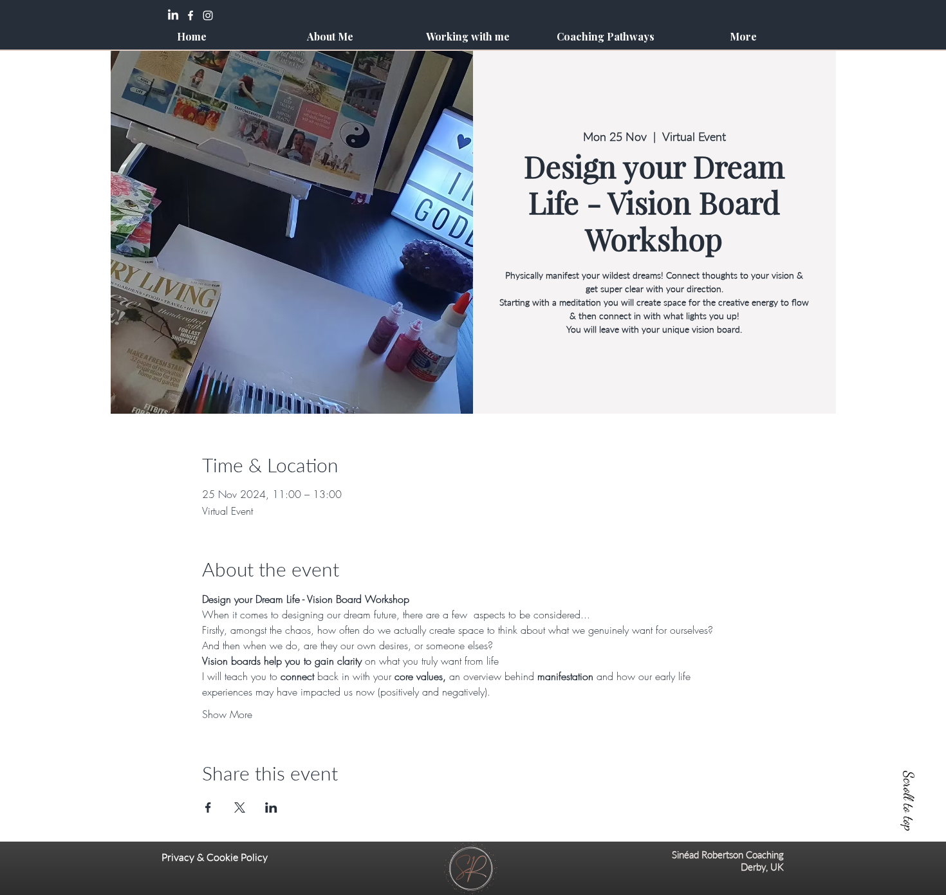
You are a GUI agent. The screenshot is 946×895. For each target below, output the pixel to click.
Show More (227, 714)
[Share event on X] (240, 807)
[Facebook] (190, 15)
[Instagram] (207, 15)
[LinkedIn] (173, 15)
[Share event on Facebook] (208, 807)
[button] (467, 36)
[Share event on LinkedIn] (271, 807)
